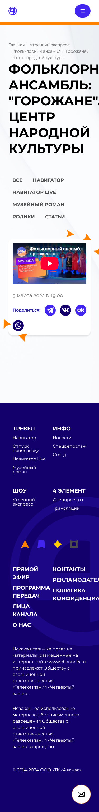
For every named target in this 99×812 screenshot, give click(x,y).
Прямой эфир (25, 573)
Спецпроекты (68, 500)
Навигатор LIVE (34, 192)
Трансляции (66, 508)
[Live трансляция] (24, 799)
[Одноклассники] (80, 310)
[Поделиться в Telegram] (50, 310)
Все (17, 180)
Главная (16, 44)
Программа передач (31, 592)
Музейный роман (38, 205)
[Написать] (81, 794)
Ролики (23, 217)
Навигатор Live (29, 459)
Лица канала (25, 610)
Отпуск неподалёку (26, 448)
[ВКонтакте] (65, 310)
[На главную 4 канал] (12, 10)
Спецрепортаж (69, 446)
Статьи (55, 217)
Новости (62, 438)
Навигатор (48, 180)
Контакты (69, 569)
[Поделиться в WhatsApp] (18, 325)
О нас (22, 625)
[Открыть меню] (83, 11)
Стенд (59, 455)
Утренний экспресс (50, 44)
